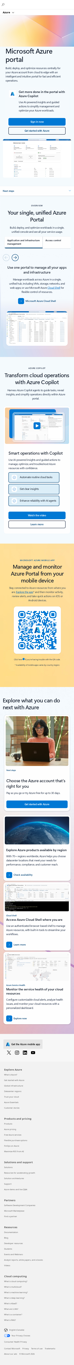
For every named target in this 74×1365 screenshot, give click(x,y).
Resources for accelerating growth (19, 1172)
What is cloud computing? (15, 1281)
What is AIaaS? (10, 1303)
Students (8, 1249)
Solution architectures (14, 1178)
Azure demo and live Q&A (15, 1189)
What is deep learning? (14, 1298)
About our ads (10, 1354)
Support (8, 1184)
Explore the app (24, 592)
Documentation (11, 1232)
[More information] (24, 659)
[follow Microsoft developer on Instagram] (17, 1052)
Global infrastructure (13, 1085)
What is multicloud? (13, 1287)
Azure (7, 12)
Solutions (8, 1167)
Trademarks (50, 1348)
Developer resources (13, 1243)
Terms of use (37, 1348)
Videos (7, 1265)
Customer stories (11, 1108)
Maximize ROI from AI (14, 1151)
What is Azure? (10, 1074)
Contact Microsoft (12, 1348)
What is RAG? (10, 1320)
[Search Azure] (3, 4)
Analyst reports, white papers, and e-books (23, 1260)
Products (8, 1123)
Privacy (25, 1348)
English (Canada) (16, 1330)
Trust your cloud (11, 1096)
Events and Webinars (13, 1254)
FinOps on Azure (11, 1146)
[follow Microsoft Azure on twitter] (9, 1052)
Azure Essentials (11, 1102)
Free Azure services (12, 1134)
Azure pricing (10, 1129)
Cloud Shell (53, 287)
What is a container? (13, 1314)
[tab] (23, 242)
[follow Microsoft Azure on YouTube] (33, 1052)
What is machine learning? (16, 1292)
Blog (6, 1237)
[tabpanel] (37, 307)
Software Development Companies (19, 1205)
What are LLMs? (11, 1309)
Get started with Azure (14, 1080)
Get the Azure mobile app (25, 1044)
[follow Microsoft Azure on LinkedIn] (25, 1052)
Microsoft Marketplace (14, 1210)
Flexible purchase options (15, 1140)
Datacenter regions (12, 1091)
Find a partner (10, 1216)
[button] (37, 191)
